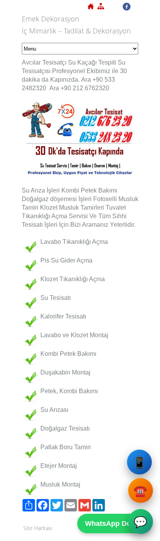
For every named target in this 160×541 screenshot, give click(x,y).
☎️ (140, 491)
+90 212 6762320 (85, 88)
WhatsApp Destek (114, 523)
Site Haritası (37, 528)
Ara (86, 79)
